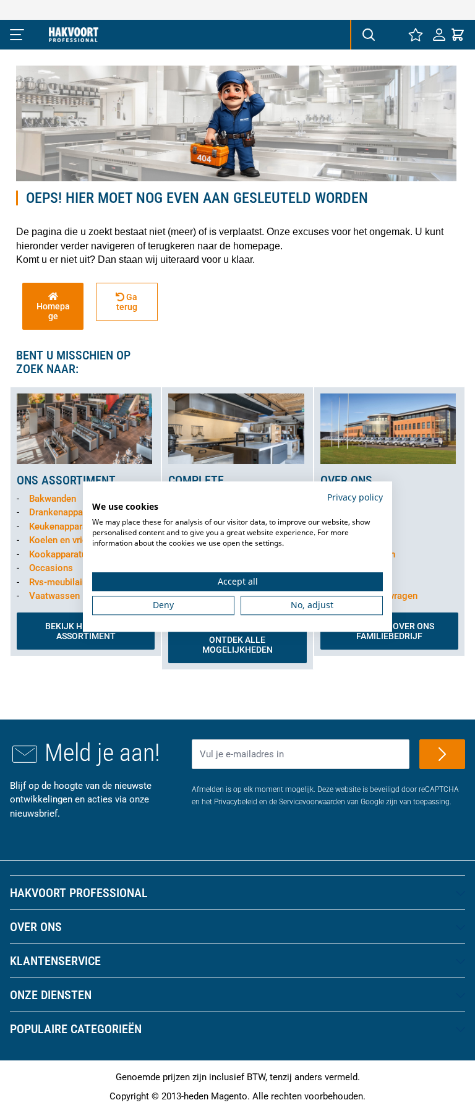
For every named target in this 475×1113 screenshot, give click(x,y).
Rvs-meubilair (57, 582)
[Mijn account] (439, 34)
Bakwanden (52, 498)
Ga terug (127, 302)
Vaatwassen (54, 595)
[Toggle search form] (368, 34)
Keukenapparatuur (66, 526)
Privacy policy (355, 497)
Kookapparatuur (62, 554)
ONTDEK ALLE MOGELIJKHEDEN (237, 645)
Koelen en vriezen (65, 540)
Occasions (51, 568)
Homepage (53, 311)
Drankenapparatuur (68, 512)
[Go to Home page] (73, 34)
